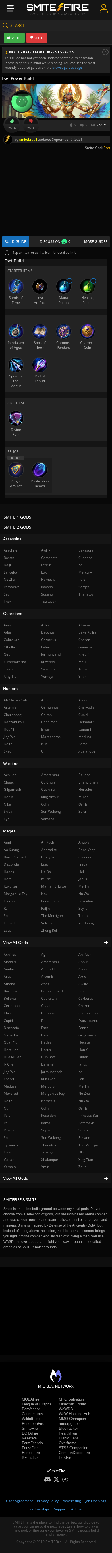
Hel (81, 871)
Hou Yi (83, 1049)
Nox (44, 893)
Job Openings (95, 1500)
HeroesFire (31, 1453)
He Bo (46, 871)
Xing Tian (85, 1159)
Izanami (47, 1064)
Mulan (83, 796)
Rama (45, 1122)
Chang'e (47, 857)
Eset (106, 147)
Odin (45, 1108)
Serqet (83, 586)
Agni (44, 954)
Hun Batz (48, 1056)
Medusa (84, 736)
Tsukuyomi (49, 1152)
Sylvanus (48, 669)
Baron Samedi (52, 991)
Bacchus (48, 632)
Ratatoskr (86, 1122)
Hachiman (49, 721)
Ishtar (83, 1056)
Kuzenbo (48, 661)
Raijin (45, 908)
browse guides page (67, 67)
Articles (77, 1509)
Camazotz (49, 557)
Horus (46, 1049)
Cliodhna (85, 557)
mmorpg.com (70, 1423)
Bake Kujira (87, 632)
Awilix (83, 983)
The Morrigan (89, 1145)
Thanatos (48, 1145)
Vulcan (46, 923)
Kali (81, 1071)
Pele (81, 579)
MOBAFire (30, 1399)
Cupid (83, 714)
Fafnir (45, 647)
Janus (82, 1064)
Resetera (29, 1438)
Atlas (45, 983)
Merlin (83, 1086)
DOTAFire (30, 1433)
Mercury (48, 1086)
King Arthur (50, 796)
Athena (84, 625)
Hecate (84, 1042)
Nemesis (48, 1100)
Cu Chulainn (88, 1013)
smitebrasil (28, 139)
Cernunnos (50, 707)
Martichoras (51, 736)
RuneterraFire (33, 1423)
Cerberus (85, 998)
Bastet (83, 991)
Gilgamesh (87, 1035)
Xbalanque (49, 1159)
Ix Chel (46, 878)
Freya (82, 864)
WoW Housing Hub (74, 1414)
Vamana (47, 818)
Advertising (72, 1500)
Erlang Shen (88, 782)
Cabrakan (49, 998)
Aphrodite (49, 969)
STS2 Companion (73, 1448)
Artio (82, 976)
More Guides (95, 241)
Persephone (50, 901)
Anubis (83, 842)
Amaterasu (50, 961)
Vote (12, 128)
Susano (84, 1137)
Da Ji (44, 1020)
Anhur (83, 961)
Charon (84, 1005)
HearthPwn (68, 1433)
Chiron (46, 714)
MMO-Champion (72, 1419)
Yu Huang (86, 923)
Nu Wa (83, 1100)
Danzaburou (88, 1020)
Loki (81, 1078)
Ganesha (85, 647)
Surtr (82, 811)
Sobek (83, 1130)
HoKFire (65, 1457)
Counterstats (32, 1414)
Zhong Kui (49, 930)
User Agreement (19, 1500)
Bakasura (86, 550)
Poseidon (48, 1115)
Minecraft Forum (72, 1404)
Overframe (67, 1443)
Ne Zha (84, 1093)
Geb (44, 1035)
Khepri (83, 654)
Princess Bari (88, 1115)
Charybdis (86, 707)
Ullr (81, 1152)
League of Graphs (36, 1404)
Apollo (83, 969)
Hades (46, 1042)
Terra (82, 669)
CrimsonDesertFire (74, 1453)
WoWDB (66, 1409)
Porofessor (31, 1409)
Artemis (47, 976)
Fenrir (83, 1027)
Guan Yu (48, 789)
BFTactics (30, 1457)
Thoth (83, 915)
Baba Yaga (87, 849)
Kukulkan (48, 1078)
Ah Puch (84, 954)
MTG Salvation (71, 1399)
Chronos (48, 1013)
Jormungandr (51, 1071)
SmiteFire (30, 1428)
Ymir (45, 1166)
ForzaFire (30, 1448)
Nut (44, 743)
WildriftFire (31, 1419)
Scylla (45, 1130)
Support (60, 1509)
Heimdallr (86, 721)
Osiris (83, 1108)
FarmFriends (32, 1443)
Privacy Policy (48, 1500)
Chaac (46, 1005)
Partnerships (39, 1509)
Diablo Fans (69, 1438)
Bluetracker (68, 1428)
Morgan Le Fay (53, 1093)
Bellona (84, 774)
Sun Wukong (51, 1137)
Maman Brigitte (53, 886)
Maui (82, 661)
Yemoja (47, 676)
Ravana (47, 586)
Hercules (85, 789)
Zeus (82, 1166)
